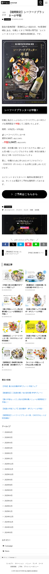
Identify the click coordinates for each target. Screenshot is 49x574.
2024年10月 (9, 527)
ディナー (19, 210)
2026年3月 (9, 448)
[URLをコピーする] (43, 244)
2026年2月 (9, 453)
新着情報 (13, 566)
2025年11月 (9, 469)
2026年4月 (9, 443)
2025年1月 (9, 511)
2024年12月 (9, 517)
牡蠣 (31, 210)
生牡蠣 (37, 210)
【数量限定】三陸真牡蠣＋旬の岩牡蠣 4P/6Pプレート (22, 393)
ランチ (26, 210)
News (7, 551)
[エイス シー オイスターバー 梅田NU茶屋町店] (9, 3)
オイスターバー (9, 210)
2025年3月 (9, 501)
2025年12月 (9, 464)
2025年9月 (9, 480)
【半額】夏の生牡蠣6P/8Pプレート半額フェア (19, 386)
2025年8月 (9, 485)
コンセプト (9, 563)
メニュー (28, 563)
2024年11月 (9, 522)
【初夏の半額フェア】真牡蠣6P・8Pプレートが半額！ (23, 409)
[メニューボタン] (46, 3)
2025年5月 (9, 490)
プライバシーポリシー (31, 566)
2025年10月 (9, 474)
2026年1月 (9, 458)
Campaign (7, 19)
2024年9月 (9, 532)
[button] (5, 244)
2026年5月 (9, 437)
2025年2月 (9, 506)
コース (41, 563)
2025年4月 (9, 495)
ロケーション (19, 563)
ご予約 (20, 566)
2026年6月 (9, 432)
